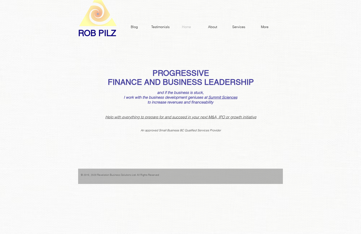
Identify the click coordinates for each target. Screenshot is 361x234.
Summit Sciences (222, 97)
